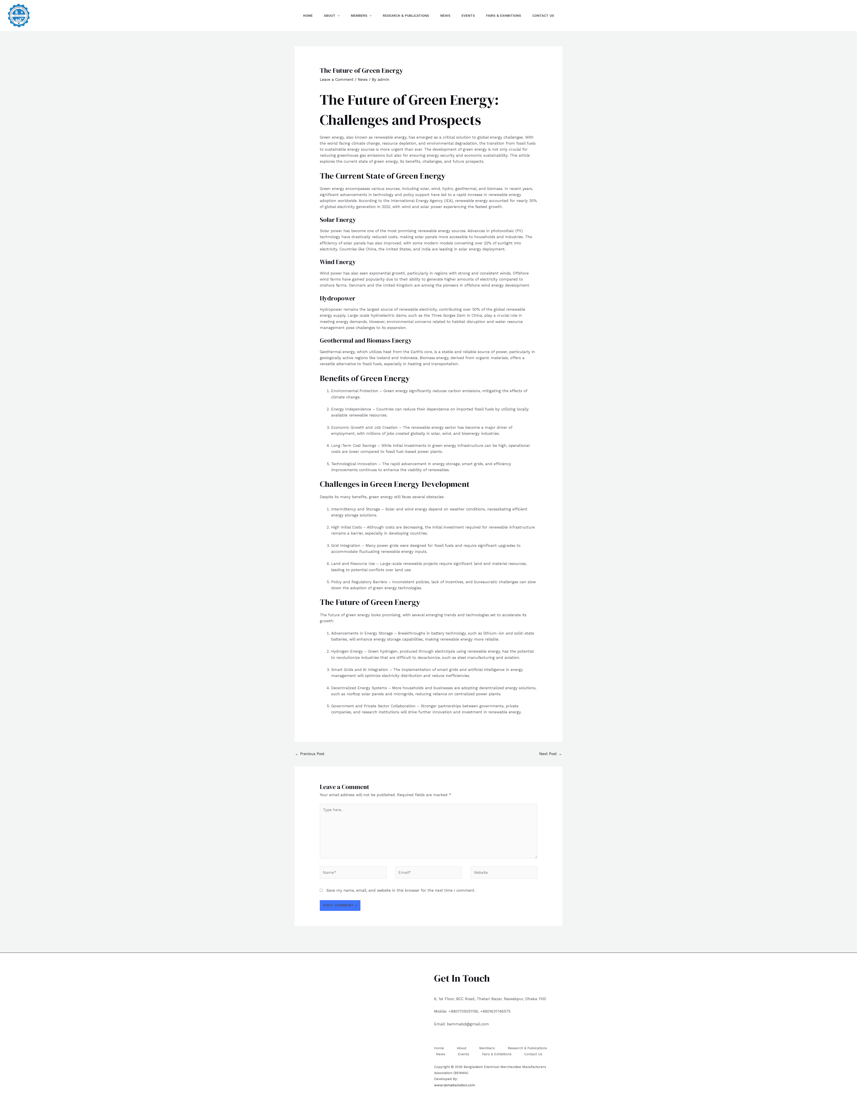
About (329, 16)
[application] (337, 15)
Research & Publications (406, 16)
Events (468, 16)
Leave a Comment (337, 79)
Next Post (550, 754)
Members (359, 16)
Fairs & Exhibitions (503, 16)
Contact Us (543, 16)
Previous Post (309, 754)
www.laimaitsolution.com (454, 1085)
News (445, 16)
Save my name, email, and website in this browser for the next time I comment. (400, 890)
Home (308, 16)
